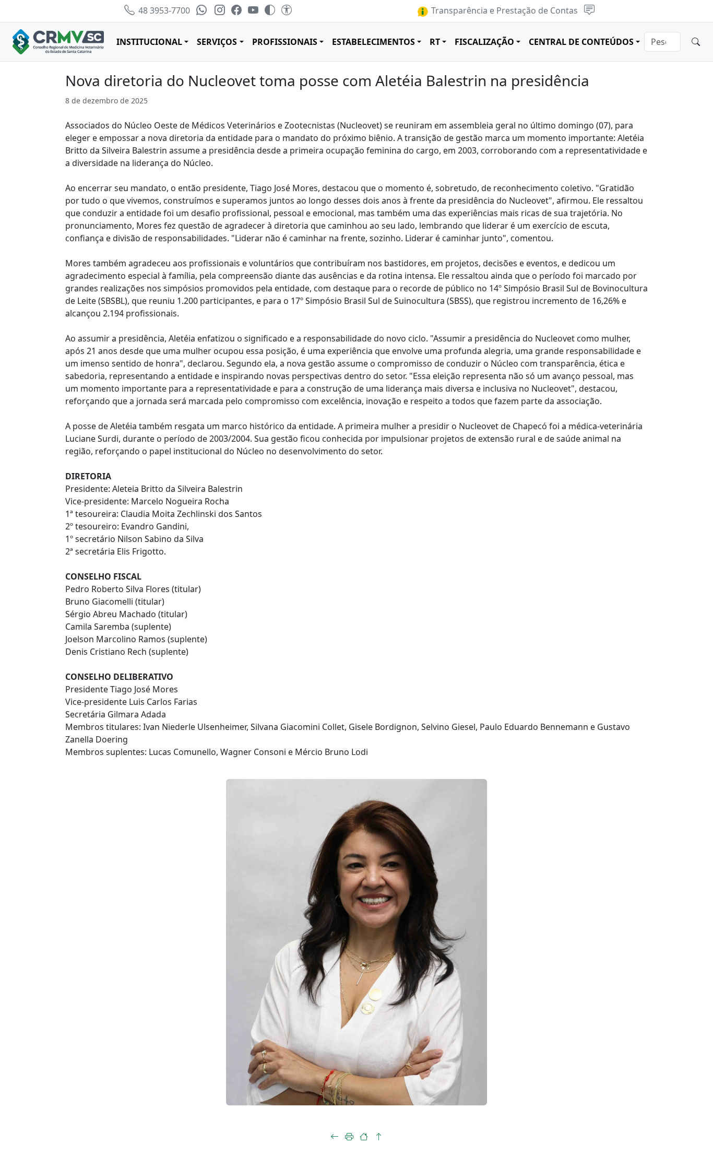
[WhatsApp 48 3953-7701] (202, 10)
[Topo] (378, 1136)
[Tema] (270, 10)
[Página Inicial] (364, 1136)
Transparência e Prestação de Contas (503, 10)
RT (435, 42)
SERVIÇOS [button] (217, 42)
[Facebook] (236, 10)
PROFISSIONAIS (284, 42)
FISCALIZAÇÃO (484, 42)
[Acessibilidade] (286, 10)
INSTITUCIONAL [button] (149, 42)
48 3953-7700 (163, 10)
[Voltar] (334, 1136)
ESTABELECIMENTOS (373, 42)
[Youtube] (253, 10)
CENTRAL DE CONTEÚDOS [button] (581, 42)
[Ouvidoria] (589, 10)
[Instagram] (220, 10)
